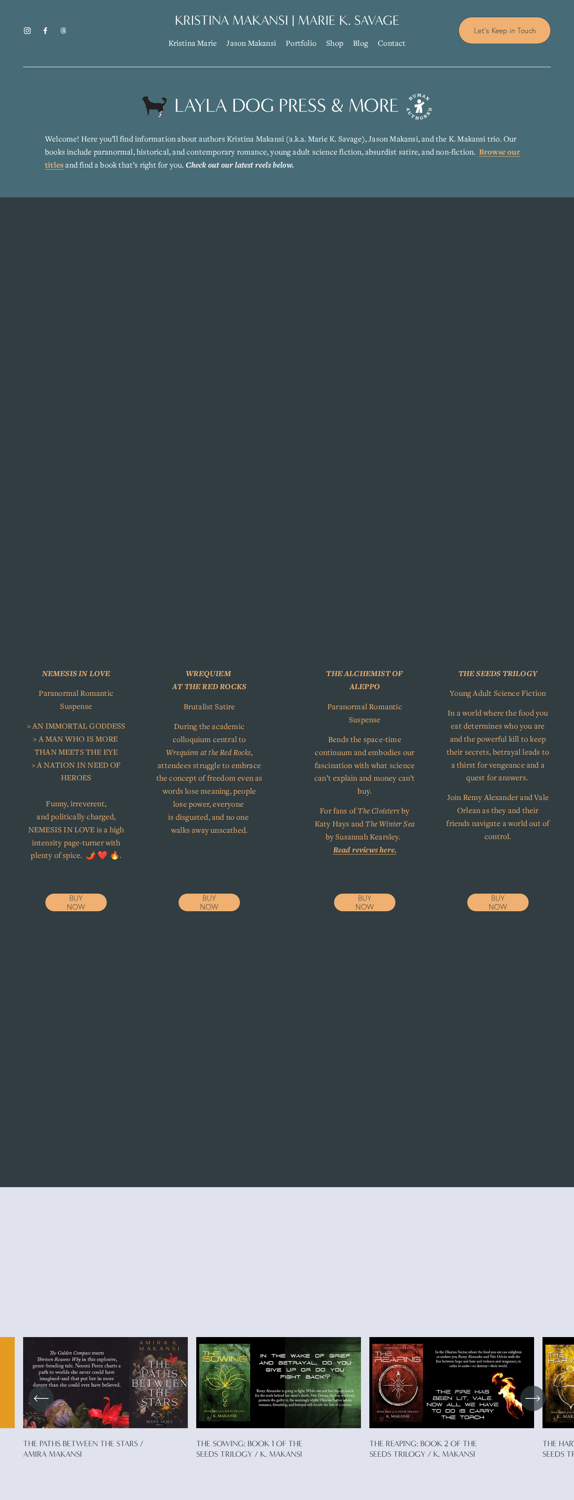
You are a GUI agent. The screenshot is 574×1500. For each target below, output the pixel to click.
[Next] (532, 1398)
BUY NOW (76, 902)
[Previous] (41, 1398)
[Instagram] (27, 30)
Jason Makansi (251, 43)
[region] (287, 1398)
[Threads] (63, 30)
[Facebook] (45, 30)
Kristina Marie (193, 43)
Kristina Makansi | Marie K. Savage (287, 20)
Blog (360, 43)
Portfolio (301, 43)
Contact (391, 43)
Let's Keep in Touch (505, 30)
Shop (334, 43)
